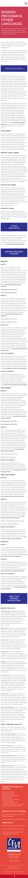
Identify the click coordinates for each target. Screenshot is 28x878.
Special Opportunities (8, 793)
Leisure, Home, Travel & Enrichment (12, 806)
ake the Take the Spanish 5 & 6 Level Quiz (12, 521)
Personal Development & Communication (13, 804)
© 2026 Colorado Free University (14, 868)
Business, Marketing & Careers (10, 799)
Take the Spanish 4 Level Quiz (9, 454)
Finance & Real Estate (8, 800)
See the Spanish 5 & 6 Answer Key (10, 524)
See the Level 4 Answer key (8, 457)
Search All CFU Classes (8, 792)
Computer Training (7, 797)
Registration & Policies (14, 866)
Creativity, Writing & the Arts (9, 802)
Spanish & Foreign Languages (10, 795)
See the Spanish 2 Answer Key (9, 322)
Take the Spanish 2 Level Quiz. (9, 319)
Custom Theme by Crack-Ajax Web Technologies (14, 871)
